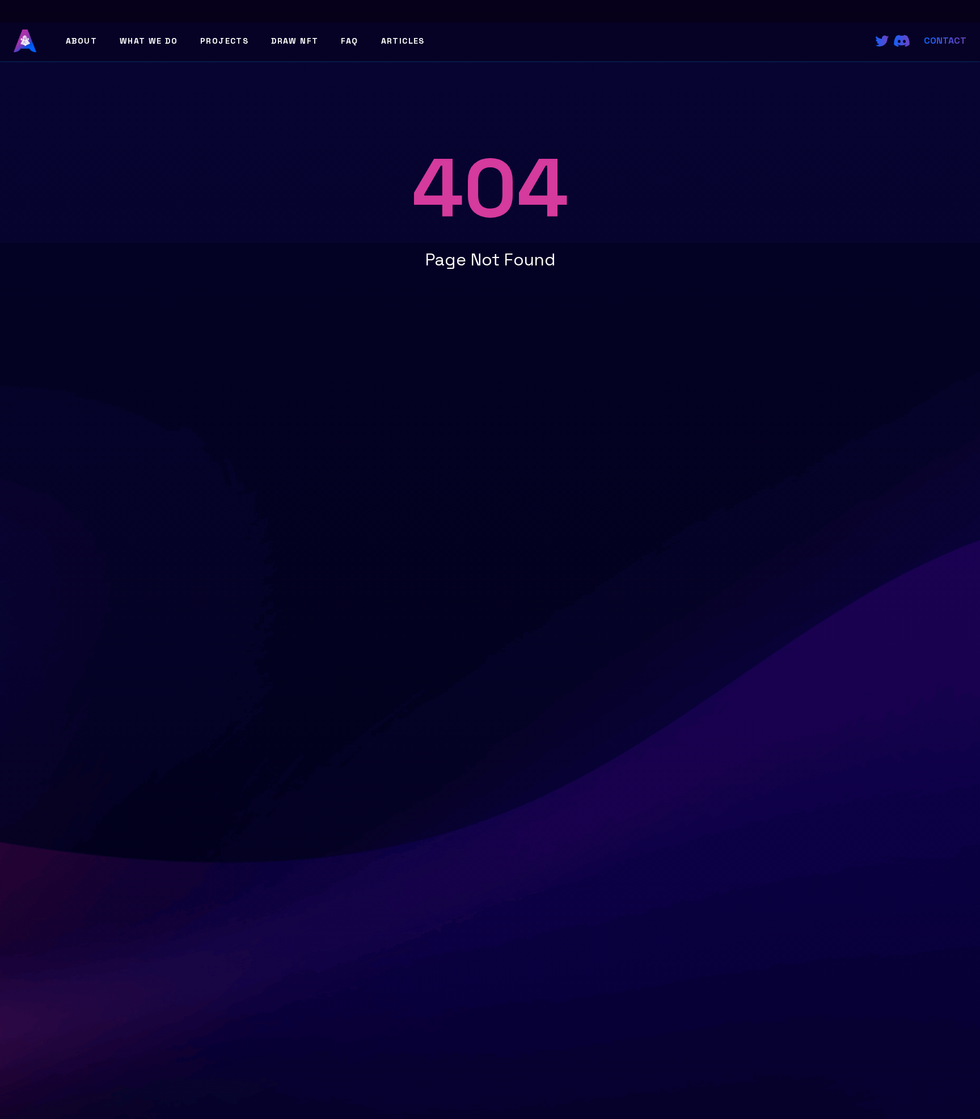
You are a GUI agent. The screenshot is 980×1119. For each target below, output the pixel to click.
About (81, 41)
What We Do (149, 41)
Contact (945, 41)
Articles (403, 41)
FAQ (349, 41)
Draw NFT (294, 41)
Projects (224, 41)
